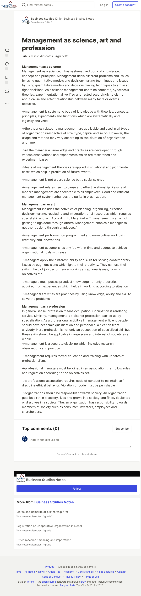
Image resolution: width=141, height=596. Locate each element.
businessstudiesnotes (38, 56)
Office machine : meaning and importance (43, 542)
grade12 (62, 56)
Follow (77, 488)
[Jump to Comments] (6, 65)
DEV (83, 581)
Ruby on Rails (67, 585)
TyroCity (49, 566)
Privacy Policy (73, 576)
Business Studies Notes (79, 18)
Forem (30, 581)
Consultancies (86, 571)
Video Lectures (105, 571)
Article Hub (54, 571)
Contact (121, 571)
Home (18, 571)
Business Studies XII (44, 18)
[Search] (23, 5)
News (41, 571)
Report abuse (89, 454)
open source (49, 581)
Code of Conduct (66, 454)
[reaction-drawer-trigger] (6, 52)
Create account (125, 5)
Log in (104, 5)
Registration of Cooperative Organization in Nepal (49, 528)
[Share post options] (6, 103)
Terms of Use (91, 576)
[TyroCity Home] (9, 4)
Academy (69, 571)
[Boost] (6, 91)
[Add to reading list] (6, 79)
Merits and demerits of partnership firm (42, 514)
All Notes (30, 571)
